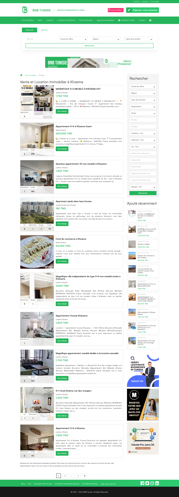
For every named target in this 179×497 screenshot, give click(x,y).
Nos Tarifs (136, 1)
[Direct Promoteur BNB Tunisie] (89, 62)
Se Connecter (155, 1)
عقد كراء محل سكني (108, 484)
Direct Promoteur (86, 20)
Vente (40, 20)
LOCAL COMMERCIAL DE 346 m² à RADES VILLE (146, 216)
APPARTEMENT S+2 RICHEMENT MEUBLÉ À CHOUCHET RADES (146, 299)
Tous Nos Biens (28, 20)
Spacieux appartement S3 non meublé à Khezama (81, 163)
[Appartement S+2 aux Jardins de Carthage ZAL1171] (132, 341)
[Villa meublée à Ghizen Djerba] (132, 312)
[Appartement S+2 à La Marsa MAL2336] (132, 284)
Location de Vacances (66, 20)
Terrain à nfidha (144, 244)
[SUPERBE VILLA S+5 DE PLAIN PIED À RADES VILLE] (132, 229)
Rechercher (89, 46)
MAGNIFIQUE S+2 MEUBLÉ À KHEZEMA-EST (78, 88)
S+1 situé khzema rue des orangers (73, 390)
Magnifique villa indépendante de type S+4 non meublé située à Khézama (88, 277)
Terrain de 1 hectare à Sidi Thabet (146, 256)
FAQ (29, 484)
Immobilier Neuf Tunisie (43, 484)
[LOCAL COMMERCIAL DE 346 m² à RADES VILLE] (132, 214)
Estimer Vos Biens (115, 10)
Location (49, 20)
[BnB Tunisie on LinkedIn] (157, 484)
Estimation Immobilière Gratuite (67, 484)
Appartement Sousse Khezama (71, 315)
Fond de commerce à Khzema (71, 238)
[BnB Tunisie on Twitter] (147, 484)
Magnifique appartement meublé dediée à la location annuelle (87, 353)
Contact (142, 20)
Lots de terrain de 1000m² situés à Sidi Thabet (146, 271)
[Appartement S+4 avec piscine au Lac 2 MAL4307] (132, 325)
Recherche (29, 30)
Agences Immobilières (105, 20)
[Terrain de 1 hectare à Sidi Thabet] (132, 255)
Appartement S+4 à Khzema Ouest (74, 126)
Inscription (145, 1)
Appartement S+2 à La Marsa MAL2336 (146, 285)
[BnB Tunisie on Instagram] (152, 484)
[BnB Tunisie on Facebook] (142, 484)
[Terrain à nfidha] (132, 244)
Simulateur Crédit (127, 20)
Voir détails (62, 111)
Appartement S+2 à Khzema (70, 428)
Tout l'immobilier (30, 75)
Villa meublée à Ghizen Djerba (146, 313)
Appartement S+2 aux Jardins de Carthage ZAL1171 (146, 342)
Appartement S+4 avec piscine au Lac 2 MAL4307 (147, 327)
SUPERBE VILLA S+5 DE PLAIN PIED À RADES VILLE (147, 231)
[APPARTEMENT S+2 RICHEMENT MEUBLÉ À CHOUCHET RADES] (132, 297)
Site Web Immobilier (90, 484)
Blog (23, 484)
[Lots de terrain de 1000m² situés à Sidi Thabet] (132, 269)
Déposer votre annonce (145, 10)
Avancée (44, 30)
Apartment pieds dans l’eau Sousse (74, 201)
